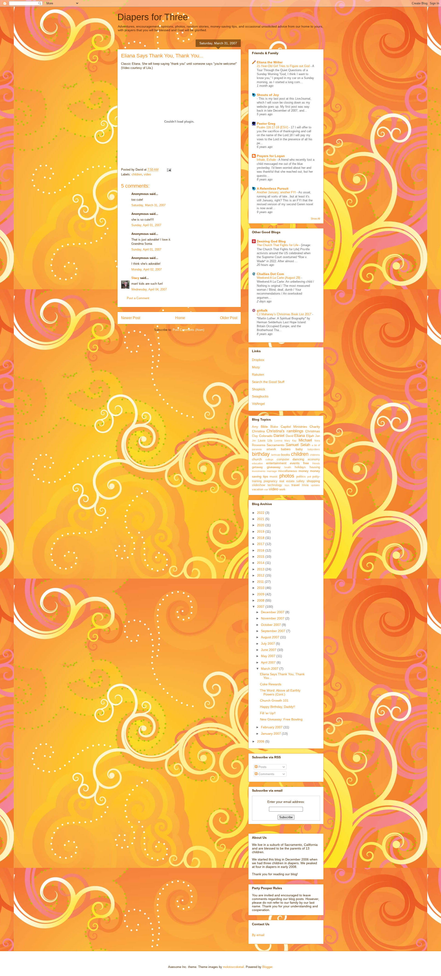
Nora (317, 440)
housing (315, 467)
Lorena (278, 440)
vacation (257, 489)
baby (299, 449)
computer (283, 459)
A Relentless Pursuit (272, 188)
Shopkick (258, 389)
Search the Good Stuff (268, 382)
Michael (305, 440)
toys (287, 485)
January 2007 (271, 733)
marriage (272, 471)
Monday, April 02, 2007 (146, 269)
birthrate (275, 454)
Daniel (279, 435)
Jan (317, 436)
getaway (257, 467)
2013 (261, 569)
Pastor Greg (266, 123)
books (285, 454)
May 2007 (268, 656)
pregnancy (270, 481)
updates (315, 485)
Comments (265, 774)
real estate (286, 481)
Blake (274, 426)
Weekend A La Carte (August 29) (279, 277)
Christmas (312, 431)
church (257, 459)
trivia (305, 485)
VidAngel (258, 403)
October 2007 (271, 625)
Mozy (256, 367)
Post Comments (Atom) (188, 330)
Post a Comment (138, 298)
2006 (261, 741)
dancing (298, 459)
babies (286, 449)
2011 (261, 581)
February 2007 (272, 727)
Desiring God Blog (271, 241)
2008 (261, 600)
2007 (261, 606)
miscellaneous (287, 471)
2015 (261, 556)
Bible (264, 426)
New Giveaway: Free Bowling (281, 719)
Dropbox (258, 360)
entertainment (276, 463)
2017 (261, 544)
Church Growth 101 (274, 700)
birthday (261, 454)
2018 (261, 538)
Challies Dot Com (270, 274)
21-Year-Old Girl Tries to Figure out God (284, 66)
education (257, 463)
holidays (300, 467)
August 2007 (270, 637)
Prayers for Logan (271, 156)
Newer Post (130, 318)
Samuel (292, 445)
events (295, 463)
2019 (261, 531)
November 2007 (273, 618)
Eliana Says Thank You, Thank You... (162, 56)
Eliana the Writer (270, 62)
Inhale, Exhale (267, 159)
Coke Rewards (270, 684)
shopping (313, 481)
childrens (315, 454)
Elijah (310, 436)
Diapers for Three (152, 17)
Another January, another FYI (277, 192)
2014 (261, 563)
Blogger (267, 967)
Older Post (228, 318)
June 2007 (269, 650)
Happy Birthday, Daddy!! (277, 707)
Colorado (265, 436)
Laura (261, 440)
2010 (261, 588)
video (147, 174)
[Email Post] (168, 169)
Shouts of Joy (268, 95)
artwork (271, 449)
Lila (270, 440)
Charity (315, 426)
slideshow (258, 485)
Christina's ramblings (284, 431)
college (269, 459)
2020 (261, 525)
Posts (261, 767)
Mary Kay (290, 440)
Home (180, 318)
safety (300, 481)
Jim (254, 440)
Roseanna (258, 445)
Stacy (135, 278)
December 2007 (273, 612)
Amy (255, 426)
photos (286, 476)
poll (309, 476)
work (282, 489)
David (289, 436)
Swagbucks (260, 396)
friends (316, 463)
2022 (261, 513)
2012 (261, 575)
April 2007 (269, 662)
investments (259, 471)
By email (258, 935)
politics (301, 476)
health (287, 467)
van (266, 489)
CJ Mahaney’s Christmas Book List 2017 (284, 314)
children (137, 174)
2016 (261, 550)
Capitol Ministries (294, 426)
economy (314, 459)
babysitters (314, 449)
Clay (255, 436)
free (306, 463)
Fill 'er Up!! (268, 713)
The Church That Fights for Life (278, 245)
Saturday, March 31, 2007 (148, 205)
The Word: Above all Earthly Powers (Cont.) (280, 692)
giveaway (273, 467)
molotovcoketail (233, 967)
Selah (305, 445)
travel (295, 485)
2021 (261, 519)
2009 (261, 594)
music (274, 476)
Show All (315, 218)
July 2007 (268, 643)
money (303, 471)
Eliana (299, 435)
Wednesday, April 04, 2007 (149, 289)
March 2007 (270, 668)
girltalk (262, 310)
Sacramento (275, 445)
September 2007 (273, 631)
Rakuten (258, 374)
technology (275, 485)
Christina (258, 431)
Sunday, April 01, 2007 (146, 225)
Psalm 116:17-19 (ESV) (273, 127)
